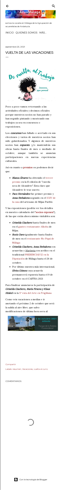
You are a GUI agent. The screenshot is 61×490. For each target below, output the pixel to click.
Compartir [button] (10, 364)
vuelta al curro (41, 369)
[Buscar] (54, 5)
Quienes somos (26, 32)
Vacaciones (27, 369)
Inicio (9, 32)
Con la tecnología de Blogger (33, 479)
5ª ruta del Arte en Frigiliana (35, 293)
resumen (17, 369)
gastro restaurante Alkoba (33, 226)
